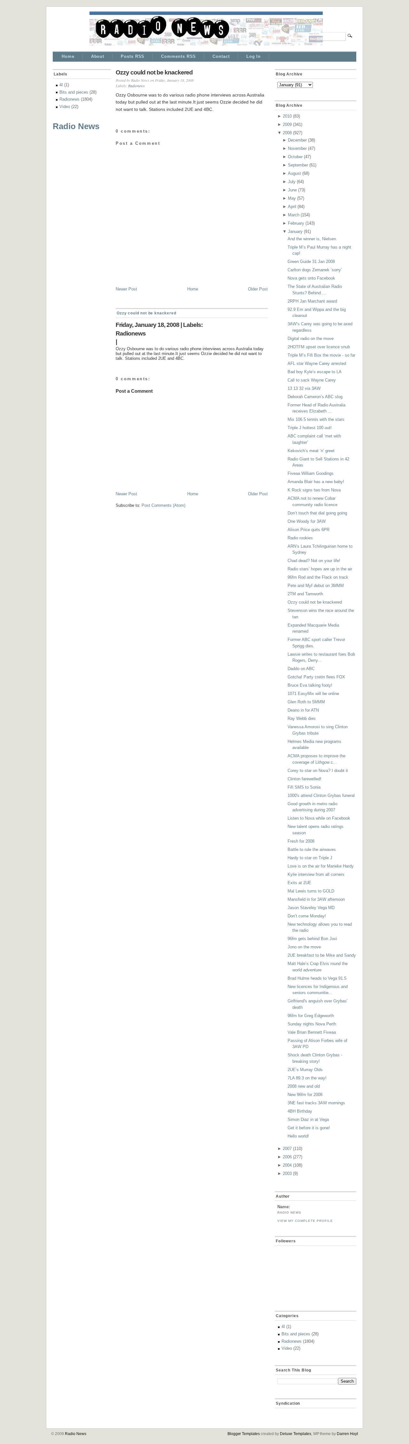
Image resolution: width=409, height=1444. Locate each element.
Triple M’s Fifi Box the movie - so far (321, 355)
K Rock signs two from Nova (314, 490)
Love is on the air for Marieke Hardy (321, 866)
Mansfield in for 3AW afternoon (316, 899)
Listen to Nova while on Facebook (319, 818)
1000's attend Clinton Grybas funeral (321, 795)
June (292, 190)
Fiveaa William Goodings (311, 473)
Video (64, 106)
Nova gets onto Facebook (311, 278)
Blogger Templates (244, 1434)
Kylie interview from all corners (316, 874)
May (292, 198)
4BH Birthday (300, 1111)
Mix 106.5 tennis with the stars (316, 419)
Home (68, 56)
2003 (287, 1173)
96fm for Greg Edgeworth (311, 1015)
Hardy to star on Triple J (310, 857)
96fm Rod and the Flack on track (318, 577)
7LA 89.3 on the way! (307, 1078)
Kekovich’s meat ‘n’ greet (311, 450)
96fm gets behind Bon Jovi (312, 938)
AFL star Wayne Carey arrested (317, 363)
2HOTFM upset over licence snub (319, 346)
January (295, 231)
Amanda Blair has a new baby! (316, 481)
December (297, 140)
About (97, 56)
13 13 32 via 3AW (304, 388)
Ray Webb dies (302, 718)
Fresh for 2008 (301, 841)
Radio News (76, 126)
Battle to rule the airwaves (312, 849)
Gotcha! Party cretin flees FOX (316, 677)
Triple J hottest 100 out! (310, 427)
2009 (287, 124)
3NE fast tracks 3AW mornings (316, 1102)
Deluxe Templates (295, 1434)
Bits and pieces (73, 92)
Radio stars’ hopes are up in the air (320, 569)
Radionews (69, 99)
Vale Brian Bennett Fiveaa (312, 1032)
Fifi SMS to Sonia (304, 787)
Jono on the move (304, 947)
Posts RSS (132, 56)
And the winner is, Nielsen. (312, 238)
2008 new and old (304, 1086)
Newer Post (126, 289)
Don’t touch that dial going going (317, 513)
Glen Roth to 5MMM (306, 701)
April (292, 206)
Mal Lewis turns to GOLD (311, 891)
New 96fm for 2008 (305, 1094)
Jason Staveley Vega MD (311, 907)
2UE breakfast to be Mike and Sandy (322, 955)
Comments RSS (178, 56)
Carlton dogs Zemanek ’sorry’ (315, 269)
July (292, 181)
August (294, 173)
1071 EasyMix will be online (313, 693)
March (293, 214)
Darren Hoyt (347, 1434)
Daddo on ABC (301, 668)
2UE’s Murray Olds (305, 1069)
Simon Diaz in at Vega (308, 1119)
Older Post (258, 289)
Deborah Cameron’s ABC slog (315, 396)
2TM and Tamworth (305, 593)
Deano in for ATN (303, 710)
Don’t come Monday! (307, 916)
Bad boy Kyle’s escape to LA (315, 371)
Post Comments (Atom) (163, 505)
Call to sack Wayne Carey (312, 380)
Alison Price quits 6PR (308, 529)
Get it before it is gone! (309, 1127)
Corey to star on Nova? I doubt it (318, 770)
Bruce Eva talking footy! (310, 685)
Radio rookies (300, 538)
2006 (287, 1156)
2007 (287, 1148)
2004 (287, 1165)
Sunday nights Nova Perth (312, 1024)
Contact (220, 56)
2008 (287, 132)
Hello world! (298, 1136)
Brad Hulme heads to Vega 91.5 (317, 978)
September (298, 165)
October (295, 156)
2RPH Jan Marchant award (312, 301)
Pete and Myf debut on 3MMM (316, 585)
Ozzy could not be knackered (154, 72)
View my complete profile (305, 1221)
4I (61, 84)
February (296, 223)
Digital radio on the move (311, 338)
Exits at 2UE (299, 882)
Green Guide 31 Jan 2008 (311, 261)
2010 (287, 116)
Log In (253, 56)
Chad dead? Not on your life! (314, 560)
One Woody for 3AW (307, 521)
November (297, 148)
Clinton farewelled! (304, 778)
